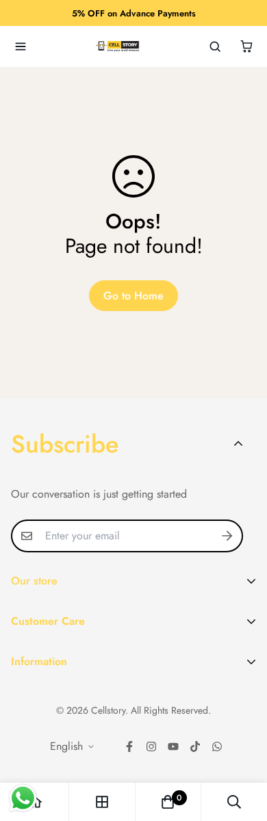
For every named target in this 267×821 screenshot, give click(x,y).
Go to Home (133, 296)
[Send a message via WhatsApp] (23, 798)
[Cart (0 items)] (246, 46)
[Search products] (215, 46)
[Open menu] (20, 46)
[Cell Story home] (118, 46)
